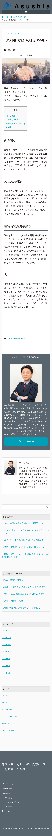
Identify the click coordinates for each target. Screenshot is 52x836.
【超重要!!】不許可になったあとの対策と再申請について (24, 547)
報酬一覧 (6, 793)
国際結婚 (5, 723)
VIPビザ (5, 695)
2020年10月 (6, 652)
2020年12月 (6, 638)
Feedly (7, 811)
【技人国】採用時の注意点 (12, 580)
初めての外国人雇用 (16, 338)
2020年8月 (6, 666)
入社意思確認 (12, 119)
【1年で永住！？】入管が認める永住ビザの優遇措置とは (24, 540)
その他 (4, 702)
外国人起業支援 (8, 730)
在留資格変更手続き (15, 123)
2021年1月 (6, 631)
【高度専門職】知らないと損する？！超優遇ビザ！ (22, 608)
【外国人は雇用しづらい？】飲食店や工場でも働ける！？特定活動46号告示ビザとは (25, 555)
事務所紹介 (7, 788)
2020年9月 (6, 659)
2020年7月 (6, 673)
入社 (8, 127)
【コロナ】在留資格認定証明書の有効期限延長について (24, 523)
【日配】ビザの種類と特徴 (12, 601)
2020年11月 (6, 645)
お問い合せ (7, 798)
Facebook (8, 806)
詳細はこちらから (26, 441)
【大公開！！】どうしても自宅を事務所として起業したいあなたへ (25, 531)
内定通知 (10, 115)
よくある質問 (7, 709)
